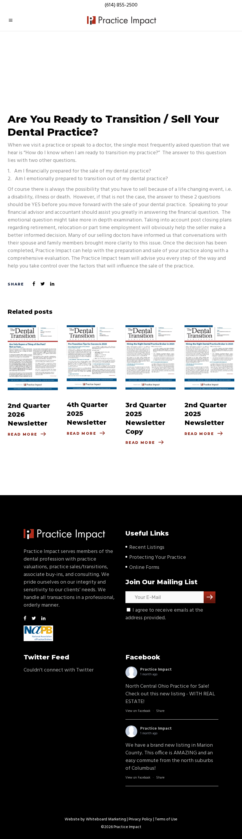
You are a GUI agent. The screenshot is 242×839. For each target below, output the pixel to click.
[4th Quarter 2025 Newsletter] (92, 357)
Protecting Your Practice (157, 557)
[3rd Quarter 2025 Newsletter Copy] (150, 357)
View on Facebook (138, 711)
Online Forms (144, 567)
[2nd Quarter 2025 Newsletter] (209, 357)
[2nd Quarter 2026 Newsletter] (33, 357)
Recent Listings (146, 547)
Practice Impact (156, 669)
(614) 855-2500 (121, 5)
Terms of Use (166, 819)
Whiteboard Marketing (106, 819)
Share (160, 711)
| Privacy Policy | (140, 819)
